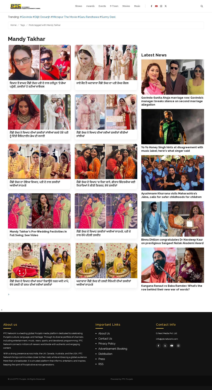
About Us (104, 333)
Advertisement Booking (112, 348)
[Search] (201, 6)
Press (101, 359)
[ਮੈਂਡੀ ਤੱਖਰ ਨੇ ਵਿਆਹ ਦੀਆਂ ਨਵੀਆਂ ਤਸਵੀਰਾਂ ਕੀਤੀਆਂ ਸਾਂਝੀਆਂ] (106, 112)
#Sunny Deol (107, 17)
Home (13, 25)
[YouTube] (156, 6)
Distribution (105, 353)
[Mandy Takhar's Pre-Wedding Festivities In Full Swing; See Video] (39, 211)
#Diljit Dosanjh (41, 17)
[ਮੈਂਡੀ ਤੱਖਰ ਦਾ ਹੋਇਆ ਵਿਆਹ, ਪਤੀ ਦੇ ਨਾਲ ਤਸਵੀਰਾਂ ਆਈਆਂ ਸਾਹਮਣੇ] (39, 161)
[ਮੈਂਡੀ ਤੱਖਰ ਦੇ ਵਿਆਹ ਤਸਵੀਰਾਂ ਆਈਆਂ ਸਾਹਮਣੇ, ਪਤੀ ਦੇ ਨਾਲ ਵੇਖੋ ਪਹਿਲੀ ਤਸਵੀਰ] (106, 211)
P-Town (114, 6)
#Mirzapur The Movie (64, 17)
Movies (126, 6)
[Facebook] (151, 6)
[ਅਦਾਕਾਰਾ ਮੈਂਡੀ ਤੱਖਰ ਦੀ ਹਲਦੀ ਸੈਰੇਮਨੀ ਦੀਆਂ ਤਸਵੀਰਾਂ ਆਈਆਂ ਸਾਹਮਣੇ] (106, 260)
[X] (166, 6)
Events (102, 6)
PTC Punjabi (127, 379)
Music (137, 6)
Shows (78, 6)
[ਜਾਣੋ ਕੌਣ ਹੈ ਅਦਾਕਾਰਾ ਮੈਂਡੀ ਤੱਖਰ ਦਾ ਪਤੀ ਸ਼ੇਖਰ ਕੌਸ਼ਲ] (106, 62)
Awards (90, 6)
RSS (101, 364)
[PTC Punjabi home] (26, 6)
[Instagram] (161, 6)
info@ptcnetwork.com (167, 339)
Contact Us (105, 338)
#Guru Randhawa (88, 17)
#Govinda (26, 17)
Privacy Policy (106, 343)
